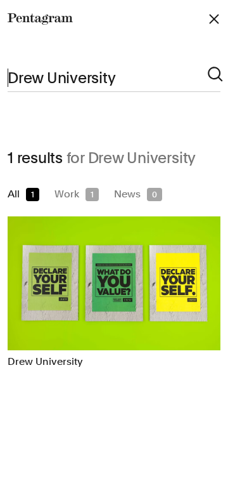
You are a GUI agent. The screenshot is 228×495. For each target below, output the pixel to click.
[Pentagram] (40, 19)
